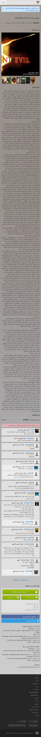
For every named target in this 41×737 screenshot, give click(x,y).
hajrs (32, 430)
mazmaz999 (29, 522)
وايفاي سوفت (33, 725)
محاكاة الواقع (34, 695)
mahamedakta (29, 544)
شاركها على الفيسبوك (31, 617)
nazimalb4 (30, 537)
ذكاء (37, 701)
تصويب (36, 704)
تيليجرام (23, 721)
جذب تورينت (13, 597)
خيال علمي (35, 712)
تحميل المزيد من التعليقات (20, 580)
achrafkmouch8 (29, 529)
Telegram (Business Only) (17, 725)
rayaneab (30, 473)
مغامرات (35, 689)
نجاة (37, 715)
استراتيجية (35, 683)
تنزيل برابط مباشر (25, 592)
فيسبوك (35, 721)
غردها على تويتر (33, 621)
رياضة (36, 698)
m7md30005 (29, 571)
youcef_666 (29, 466)
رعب (36, 686)
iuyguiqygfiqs (29, 445)
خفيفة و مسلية (34, 709)
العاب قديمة (34, 707)
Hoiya (32, 560)
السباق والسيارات (33, 692)
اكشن (36, 678)
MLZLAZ (31, 461)
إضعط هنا (28, 10)
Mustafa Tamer (29, 503)
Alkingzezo (30, 438)
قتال (37, 681)
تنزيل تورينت (32, 597)
